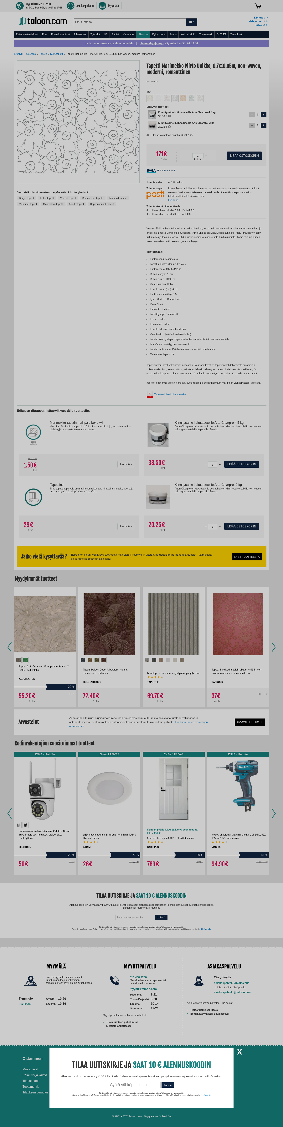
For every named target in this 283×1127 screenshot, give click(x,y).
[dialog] (141, 563)
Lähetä (168, 1085)
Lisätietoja (206, 1095)
